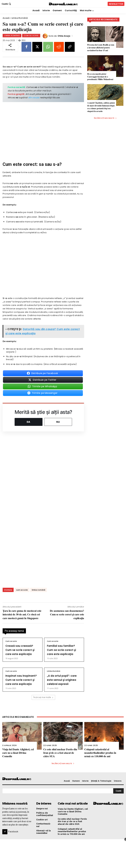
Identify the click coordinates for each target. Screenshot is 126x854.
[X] (37, 47)
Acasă (6, 18)
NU (58, 421)
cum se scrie (22, 590)
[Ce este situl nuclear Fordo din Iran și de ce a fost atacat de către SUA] (63, 736)
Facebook (13, 831)
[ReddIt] (59, 47)
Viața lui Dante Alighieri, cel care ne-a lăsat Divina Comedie (18, 752)
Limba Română (20, 18)
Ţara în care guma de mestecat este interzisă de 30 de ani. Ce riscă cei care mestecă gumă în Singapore (22, 614)
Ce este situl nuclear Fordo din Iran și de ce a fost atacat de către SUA (60, 752)
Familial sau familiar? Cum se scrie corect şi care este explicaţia (61, 650)
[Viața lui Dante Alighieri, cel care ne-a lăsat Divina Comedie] (22, 736)
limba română (38, 590)
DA (28, 421)
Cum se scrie (31, 35)
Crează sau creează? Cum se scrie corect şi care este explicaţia (19, 650)
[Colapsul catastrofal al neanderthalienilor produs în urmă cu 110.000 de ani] (104, 736)
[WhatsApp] (48, 47)
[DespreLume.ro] (63, 4)
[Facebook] (26, 47)
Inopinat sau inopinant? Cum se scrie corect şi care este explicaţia (21, 680)
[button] (7, 4)
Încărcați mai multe (42, 697)
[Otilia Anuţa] (46, 36)
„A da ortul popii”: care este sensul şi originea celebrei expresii (62, 680)
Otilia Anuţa (64, 36)
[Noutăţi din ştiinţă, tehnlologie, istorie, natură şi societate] (16, 779)
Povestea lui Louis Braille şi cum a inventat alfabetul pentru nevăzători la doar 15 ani (100, 47)
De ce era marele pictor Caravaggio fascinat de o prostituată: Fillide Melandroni (100, 76)
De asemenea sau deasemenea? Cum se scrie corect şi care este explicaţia (67, 614)
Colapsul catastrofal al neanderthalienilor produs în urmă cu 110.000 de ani (100, 752)
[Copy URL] (70, 47)
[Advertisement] (63, 846)
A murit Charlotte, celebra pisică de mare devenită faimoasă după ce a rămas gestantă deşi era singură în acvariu (101, 106)
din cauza (33, 97)
